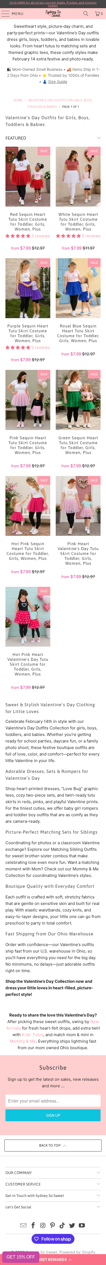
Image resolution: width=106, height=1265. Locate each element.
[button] (53, 1259)
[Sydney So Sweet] (53, 13)
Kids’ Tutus (32, 1034)
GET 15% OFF (21, 1257)
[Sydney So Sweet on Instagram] (43, 1226)
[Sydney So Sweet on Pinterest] (53, 1226)
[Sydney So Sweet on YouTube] (82, 1226)
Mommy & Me (23, 1041)
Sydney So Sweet (41, 1252)
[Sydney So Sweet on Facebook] (33, 1226)
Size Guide (57, 81)
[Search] (86, 13)
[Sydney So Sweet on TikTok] (62, 1226)
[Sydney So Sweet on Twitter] (72, 1226)
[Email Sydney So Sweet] (24, 1226)
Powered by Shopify (77, 1252)
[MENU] (3, 13)
